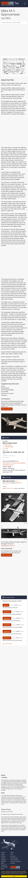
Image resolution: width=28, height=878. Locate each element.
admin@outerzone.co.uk (8, 545)
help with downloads (7, 643)
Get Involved (14, 858)
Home (4, 22)
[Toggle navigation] (25, 3)
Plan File (6, 605)
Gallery (3, 858)
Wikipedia (7, 483)
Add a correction (7, 409)
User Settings (14, 859)
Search (3, 852)
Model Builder (9, 446)
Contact (12, 863)
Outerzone (19, 483)
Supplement (7, 611)
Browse (3, 856)
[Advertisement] (14, 39)
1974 (6, 448)
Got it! (14, 876)
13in (4, 450)
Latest (3, 854)
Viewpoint (4, 865)
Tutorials (3, 859)
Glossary (12, 856)
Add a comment (6, 555)
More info (24, 873)
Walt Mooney (8, 445)
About (12, 852)
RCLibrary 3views (10, 488)
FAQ (11, 854)
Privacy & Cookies (15, 861)
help (17, 481)
